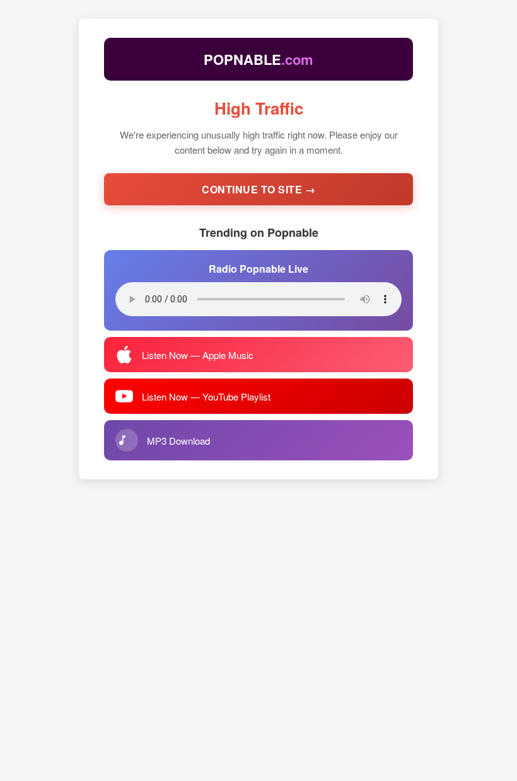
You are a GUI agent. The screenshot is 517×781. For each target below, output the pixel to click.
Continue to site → (258, 189)
